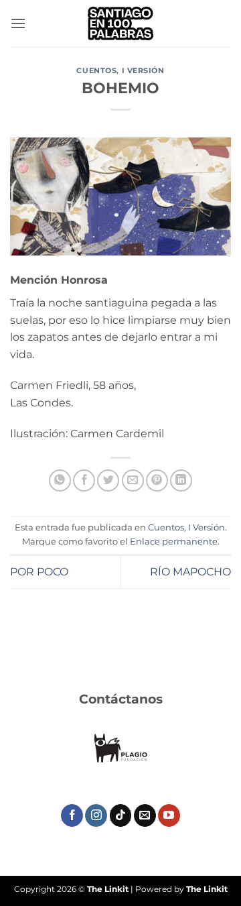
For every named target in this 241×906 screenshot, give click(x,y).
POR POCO (39, 571)
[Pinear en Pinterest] (157, 480)
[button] (18, 23)
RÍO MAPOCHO (190, 571)
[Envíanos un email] (145, 815)
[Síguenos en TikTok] (121, 815)
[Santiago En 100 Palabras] (120, 23)
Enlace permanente (174, 541)
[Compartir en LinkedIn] (181, 480)
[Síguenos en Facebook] (72, 815)
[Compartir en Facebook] (84, 480)
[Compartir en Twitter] (108, 480)
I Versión (143, 70)
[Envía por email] (133, 480)
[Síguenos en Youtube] (169, 815)
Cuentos (96, 70)
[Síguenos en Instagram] (96, 815)
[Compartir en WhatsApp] (60, 480)
